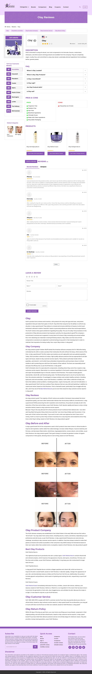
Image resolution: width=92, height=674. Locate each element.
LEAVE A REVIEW (31, 161)
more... (56, 264)
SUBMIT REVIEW (32, 311)
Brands (14, 26)
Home (8, 26)
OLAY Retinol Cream (31, 585)
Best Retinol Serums (46, 388)
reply (85, 170)
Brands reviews (32, 167)
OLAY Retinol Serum (68, 555)
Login (85, 7)
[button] (56, 70)
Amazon (43, 167)
